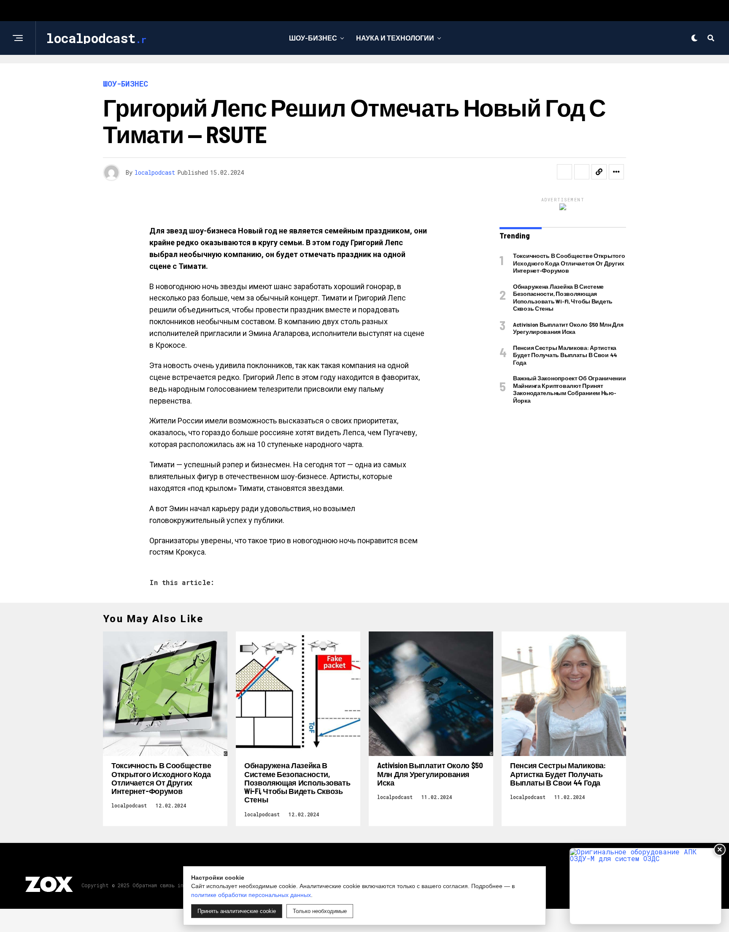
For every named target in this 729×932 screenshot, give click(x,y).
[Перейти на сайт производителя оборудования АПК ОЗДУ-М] (645, 886)
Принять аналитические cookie (236, 911)
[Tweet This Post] (581, 171)
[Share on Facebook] (564, 171)
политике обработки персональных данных (251, 894)
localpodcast (155, 172)
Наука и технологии (395, 38)
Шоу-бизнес (313, 38)
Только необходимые (320, 911)
